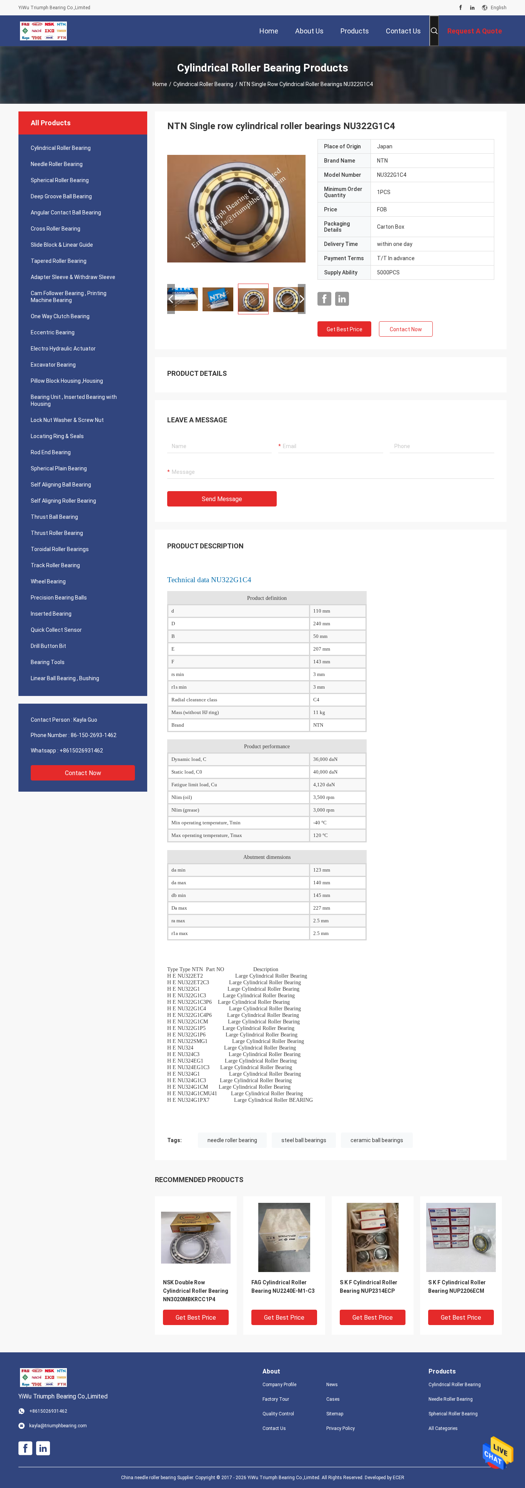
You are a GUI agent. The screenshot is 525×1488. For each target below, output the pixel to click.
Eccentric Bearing (53, 332)
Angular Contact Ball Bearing (66, 212)
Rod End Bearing (51, 452)
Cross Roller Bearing (55, 229)
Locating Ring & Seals (57, 436)
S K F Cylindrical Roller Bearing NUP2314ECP (368, 1286)
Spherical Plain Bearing (59, 468)
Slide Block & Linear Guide (62, 245)
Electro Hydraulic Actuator (63, 348)
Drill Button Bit (48, 646)
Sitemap (334, 1414)
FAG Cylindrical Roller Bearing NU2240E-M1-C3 (283, 1286)
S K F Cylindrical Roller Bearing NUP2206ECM (457, 1286)
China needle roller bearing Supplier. (158, 1477)
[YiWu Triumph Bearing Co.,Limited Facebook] (460, 7)
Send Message (222, 499)
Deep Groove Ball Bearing (61, 196)
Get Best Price (344, 329)
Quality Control (278, 1414)
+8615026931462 (81, 750)
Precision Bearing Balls (59, 598)
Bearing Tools (48, 662)
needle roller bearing (232, 1140)
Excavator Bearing (53, 365)
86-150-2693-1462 (93, 735)
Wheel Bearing (48, 581)
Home (160, 84)
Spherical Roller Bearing (60, 180)
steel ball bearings (303, 1140)
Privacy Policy (340, 1428)
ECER (398, 1477)
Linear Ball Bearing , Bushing (65, 678)
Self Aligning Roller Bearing (63, 501)
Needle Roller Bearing (57, 164)
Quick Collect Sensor (56, 630)
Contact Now (83, 773)
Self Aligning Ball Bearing (61, 485)
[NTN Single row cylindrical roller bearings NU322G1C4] (236, 208)
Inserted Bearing (51, 614)
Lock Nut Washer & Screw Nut (67, 420)
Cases (333, 1399)
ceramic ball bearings (377, 1140)
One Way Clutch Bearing (60, 316)
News (332, 1384)
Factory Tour (275, 1399)
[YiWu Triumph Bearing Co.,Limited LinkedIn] (472, 7)
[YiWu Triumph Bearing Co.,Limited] (43, 31)
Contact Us (274, 1428)
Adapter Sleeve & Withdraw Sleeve (73, 277)
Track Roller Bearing (55, 565)
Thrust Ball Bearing (54, 517)
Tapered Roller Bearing (58, 261)
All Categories (443, 1428)
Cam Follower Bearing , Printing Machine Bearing (68, 296)
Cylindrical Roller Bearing (203, 84)
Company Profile (279, 1384)
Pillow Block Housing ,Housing (67, 381)
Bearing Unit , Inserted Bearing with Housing (74, 400)
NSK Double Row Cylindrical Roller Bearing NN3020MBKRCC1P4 (195, 1290)
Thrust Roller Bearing (57, 533)
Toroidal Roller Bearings (60, 549)
